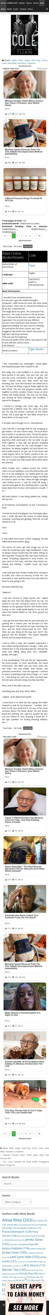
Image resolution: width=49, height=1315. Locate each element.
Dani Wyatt (41, 1225)
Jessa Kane (30, 1244)
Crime (44, 60)
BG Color (18, 246)
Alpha (3, 9)
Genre (29, 3)
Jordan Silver (14, 1252)
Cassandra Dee (26, 1225)
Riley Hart (37, 1280)
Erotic (15, 9)
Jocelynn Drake (37, 1248)
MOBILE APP (12, 3)
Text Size (28, 246)
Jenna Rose (16, 1244)
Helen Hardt (23, 1236)
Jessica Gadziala (15, 1248)
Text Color (7, 246)
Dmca (30, 9)
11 (25, 236)
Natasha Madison (10, 1274)
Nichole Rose (28, 1273)
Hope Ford (37, 1235)
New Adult (11, 63)
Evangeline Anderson (29, 1228)
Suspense (31, 63)
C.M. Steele (9, 1224)
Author (22, 3)
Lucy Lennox (17, 1266)
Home (3, 3)
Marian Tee (14, 1270)
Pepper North (8, 1280)
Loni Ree (35, 1261)
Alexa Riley (17, 1220)
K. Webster (33, 1253)
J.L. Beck (7, 1240)
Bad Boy (36, 60)
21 (30, 236)
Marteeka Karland (35, 1270)
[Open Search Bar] (47, 9)
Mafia (9, 9)
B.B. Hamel (40, 1220)
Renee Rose (23, 1280)
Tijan (32, 265)
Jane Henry (19, 1240)
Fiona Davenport (17, 1231)
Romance (22, 63)
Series (36, 3)
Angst (27, 60)
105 (39, 236)
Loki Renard (23, 1262)
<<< (5, 236)
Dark (42, 3)
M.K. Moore (34, 1265)
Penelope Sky (35, 1277)
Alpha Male (17, 60)
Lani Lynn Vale (24, 1257)
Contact (23, 9)
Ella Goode (9, 1228)
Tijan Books (36, 349)
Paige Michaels (20, 1277)
